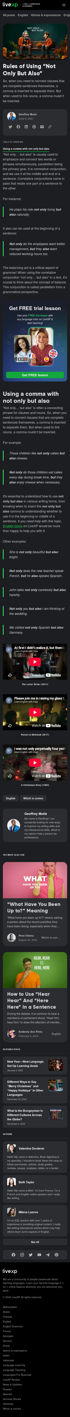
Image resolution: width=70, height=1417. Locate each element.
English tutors (12, 525)
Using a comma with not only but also (26, 148)
